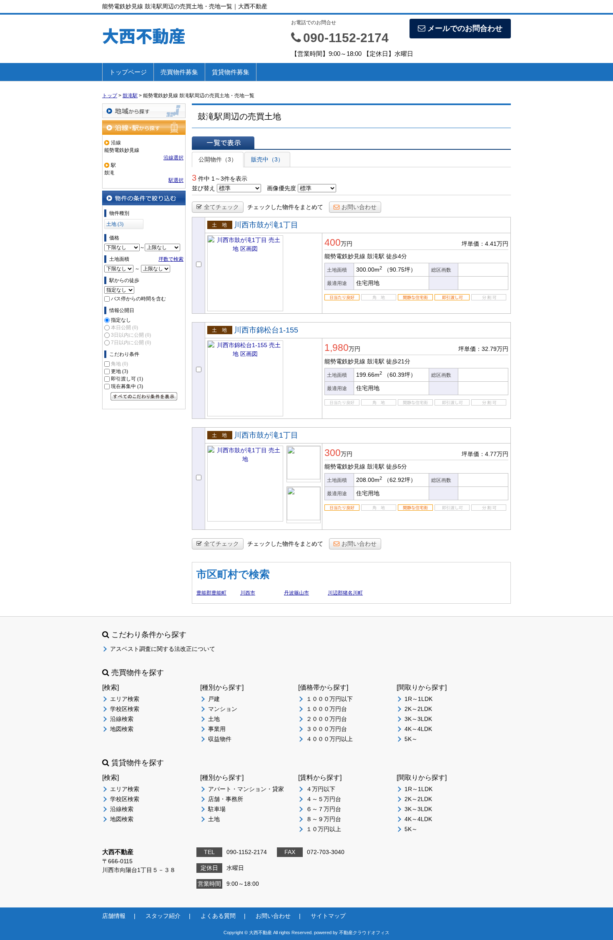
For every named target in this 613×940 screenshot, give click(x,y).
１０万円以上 (323, 829)
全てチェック (221, 207)
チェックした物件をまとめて (285, 207)
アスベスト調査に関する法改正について (162, 648)
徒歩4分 (396, 256)
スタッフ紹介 (163, 915)
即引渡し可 (127, 379)
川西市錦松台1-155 (266, 330)
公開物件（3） (217, 159)
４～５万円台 (323, 799)
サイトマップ (328, 915)
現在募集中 (127, 386)
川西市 (247, 593)
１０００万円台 (326, 709)
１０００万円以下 (329, 699)
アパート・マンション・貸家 (246, 789)
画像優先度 (281, 188)
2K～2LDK (418, 709)
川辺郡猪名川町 (345, 593)
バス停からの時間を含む (138, 299)
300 (332, 452)
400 (332, 242)
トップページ (128, 72)
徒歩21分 (398, 361)
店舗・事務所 (225, 799)
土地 (214, 719)
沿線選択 (173, 158)
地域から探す (144, 110)
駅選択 (175, 180)
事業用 (217, 729)
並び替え (203, 188)
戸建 (214, 699)
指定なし (121, 320)
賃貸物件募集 (230, 72)
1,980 (336, 347)
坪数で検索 (170, 259)
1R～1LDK (418, 699)
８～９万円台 (323, 819)
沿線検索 (121, 719)
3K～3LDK (418, 719)
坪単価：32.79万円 (483, 348)
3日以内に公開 (131, 335)
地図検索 (121, 729)
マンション (222, 709)
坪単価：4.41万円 (485, 243)
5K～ (410, 739)
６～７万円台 (323, 809)
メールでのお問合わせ (464, 28)
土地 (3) (114, 224)
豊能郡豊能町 (211, 593)
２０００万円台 (326, 719)
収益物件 (219, 739)
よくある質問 (218, 915)
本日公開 (124, 327)
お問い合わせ (359, 207)
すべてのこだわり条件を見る (144, 396)
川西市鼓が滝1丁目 (266, 225)
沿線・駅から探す (144, 127)
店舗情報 (114, 915)
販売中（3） (267, 159)
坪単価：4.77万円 (485, 454)
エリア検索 (124, 699)
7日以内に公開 (131, 342)
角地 (119, 364)
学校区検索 (124, 709)
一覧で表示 (223, 142)
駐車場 (217, 809)
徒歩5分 (396, 466)
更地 (119, 371)
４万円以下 (320, 789)
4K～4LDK (418, 729)
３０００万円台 (326, 729)
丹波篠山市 (296, 593)
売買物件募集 (179, 72)
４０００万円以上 (329, 739)
